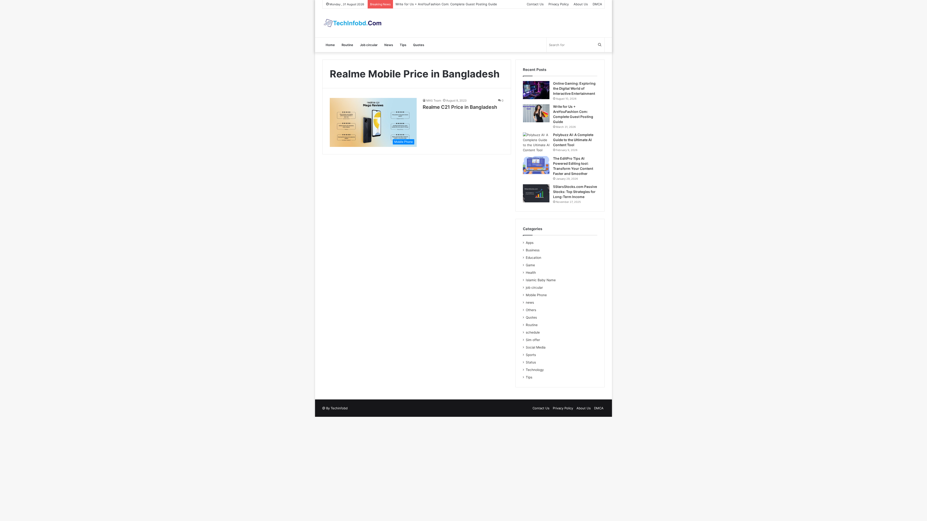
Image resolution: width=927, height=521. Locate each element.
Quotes (418, 45)
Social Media (536, 347)
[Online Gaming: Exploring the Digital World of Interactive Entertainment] (536, 90)
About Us (581, 4)
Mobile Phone (536, 295)
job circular (534, 287)
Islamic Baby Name (541, 280)
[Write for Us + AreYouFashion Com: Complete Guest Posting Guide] (536, 113)
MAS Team (433, 100)
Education (533, 258)
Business (533, 250)
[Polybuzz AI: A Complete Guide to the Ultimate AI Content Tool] (536, 142)
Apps (530, 243)
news (530, 302)
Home (330, 45)
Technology (535, 370)
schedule (533, 332)
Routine (347, 45)
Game (530, 265)
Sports (531, 355)
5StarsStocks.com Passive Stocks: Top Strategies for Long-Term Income (575, 192)
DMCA (597, 4)
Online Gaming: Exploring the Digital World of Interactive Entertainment (574, 88)
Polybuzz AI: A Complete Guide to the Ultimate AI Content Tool (573, 140)
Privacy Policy (558, 4)
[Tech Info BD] (352, 23)
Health (531, 272)
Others (531, 310)
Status (531, 362)
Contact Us (535, 4)
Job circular (369, 45)
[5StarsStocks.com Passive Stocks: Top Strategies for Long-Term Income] (536, 193)
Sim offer (533, 340)
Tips (403, 45)
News (388, 45)
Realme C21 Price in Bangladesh (460, 107)
